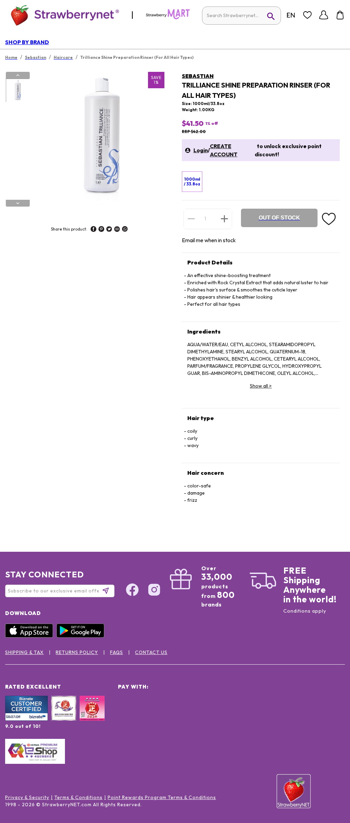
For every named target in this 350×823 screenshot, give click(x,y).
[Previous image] (18, 75)
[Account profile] (323, 15)
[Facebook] (132, 590)
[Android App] (82, 636)
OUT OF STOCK (279, 218)
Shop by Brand (27, 42)
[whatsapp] (125, 230)
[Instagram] (154, 590)
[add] (224, 218)
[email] (117, 230)
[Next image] (18, 203)
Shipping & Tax (24, 652)
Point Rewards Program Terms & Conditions (162, 797)
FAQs (116, 652)
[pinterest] (101, 230)
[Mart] (168, 17)
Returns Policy (77, 652)
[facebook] (93, 230)
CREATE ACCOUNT (224, 150)
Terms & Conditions (78, 797)
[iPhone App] (30, 636)
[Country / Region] (291, 15)
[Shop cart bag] (340, 15)
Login (200, 150)
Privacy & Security (27, 797)
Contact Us (151, 652)
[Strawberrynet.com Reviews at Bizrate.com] (26, 719)
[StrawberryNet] (62, 15)
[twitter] (109, 230)
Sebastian (198, 76)
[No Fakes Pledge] (92, 715)
